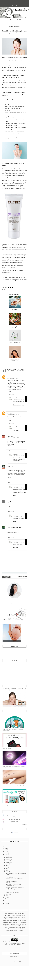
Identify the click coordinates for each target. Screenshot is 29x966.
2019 (6, 851)
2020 (6, 849)
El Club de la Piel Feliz (20, 917)
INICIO (10, 19)
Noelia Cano (10, 466)
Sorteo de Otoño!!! (7, 748)
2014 (6, 898)
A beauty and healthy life (14, 819)
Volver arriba (14, 963)
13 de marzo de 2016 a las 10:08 (18, 487)
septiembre (8, 862)
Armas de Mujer (14, 817)
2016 (6, 856)
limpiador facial (11, 928)
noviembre (8, 859)
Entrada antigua (23, 576)
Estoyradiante (14, 822)
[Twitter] (9, 5)
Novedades (7, 922)
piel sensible (18, 930)
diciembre (8, 857)
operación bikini (9, 930)
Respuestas (11, 394)
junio (7, 867)
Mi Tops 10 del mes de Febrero (12, 892)
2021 (6, 848)
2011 (6, 903)
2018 (6, 853)
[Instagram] (16, 5)
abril (7, 870)
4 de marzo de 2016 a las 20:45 (13, 437)
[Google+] (12, 5)
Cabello (12, 913)
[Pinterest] (19, 5)
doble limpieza (20, 247)
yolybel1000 (10, 436)
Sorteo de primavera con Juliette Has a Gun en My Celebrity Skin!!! (14, 786)
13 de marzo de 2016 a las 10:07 (18, 428)
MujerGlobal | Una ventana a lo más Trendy (14, 815)
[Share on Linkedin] (2, 289)
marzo (7, 871)
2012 (6, 902)
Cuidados (7, 915)
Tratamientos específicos (11, 925)
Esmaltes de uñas (12, 918)
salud (21, 930)
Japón (8, 920)
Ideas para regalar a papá (11, 881)
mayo (7, 868)
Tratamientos (12, 924)
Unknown (10, 376)
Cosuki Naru (15, 397)
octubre (7, 860)
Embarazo (6, 918)
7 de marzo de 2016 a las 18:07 (13, 502)
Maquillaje (13, 920)
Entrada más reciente (6, 577)
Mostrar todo (24, 824)
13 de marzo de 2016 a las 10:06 (18, 399)
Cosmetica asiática (19, 913)
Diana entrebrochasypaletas (14, 527)
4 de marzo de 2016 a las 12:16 (13, 414)
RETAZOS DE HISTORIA (14, 26)
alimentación (11, 927)
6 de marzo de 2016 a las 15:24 (13, 468)
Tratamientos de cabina (21, 924)
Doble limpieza (12, 917)
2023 (6, 845)
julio (7, 865)
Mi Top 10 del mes (22, 920)
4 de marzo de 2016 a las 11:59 (13, 378)
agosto (7, 863)
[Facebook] (6, 5)
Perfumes (13, 922)
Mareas (9, 501)
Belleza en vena (14, 821)
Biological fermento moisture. (8, 267)
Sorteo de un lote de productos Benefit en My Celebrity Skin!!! (13, 730)
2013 (6, 900)
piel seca (14, 930)
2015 (6, 897)
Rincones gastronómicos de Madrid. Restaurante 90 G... (13, 876)
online (9, 272)
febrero (7, 894)
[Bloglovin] (22, 5)
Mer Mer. (10, 413)
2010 (6, 905)
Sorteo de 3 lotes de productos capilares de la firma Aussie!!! (14, 767)
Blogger (20, 961)
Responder (10, 391)
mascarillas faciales (19, 928)
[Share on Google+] (4, 289)
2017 (6, 854)
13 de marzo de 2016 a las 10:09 (18, 542)
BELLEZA (19, 19)
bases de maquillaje (17, 927)
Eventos (18, 918)
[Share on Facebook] (8, 287)
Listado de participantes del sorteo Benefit (12, 805)
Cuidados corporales (16, 915)
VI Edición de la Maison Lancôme (13, 882)
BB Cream (7, 913)
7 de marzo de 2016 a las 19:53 (13, 528)
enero (7, 895)
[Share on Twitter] (12, 287)
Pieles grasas (18, 922)
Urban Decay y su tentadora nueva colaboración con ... (13, 885)
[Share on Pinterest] (10, 287)
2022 (6, 846)
